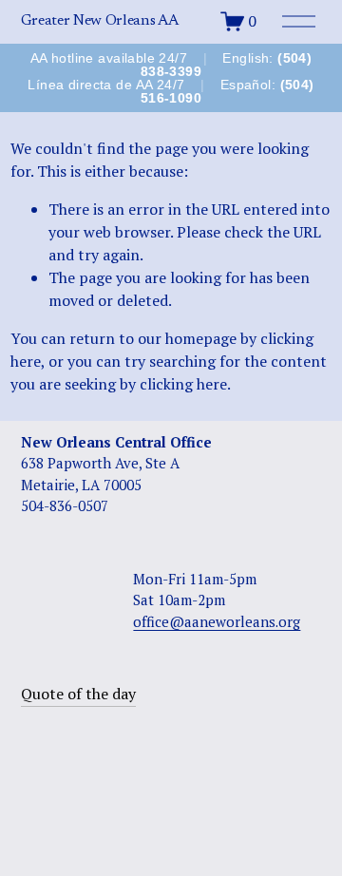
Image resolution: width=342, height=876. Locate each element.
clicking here (183, 383)
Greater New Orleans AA (100, 21)
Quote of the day (78, 693)
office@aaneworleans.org (216, 621)
